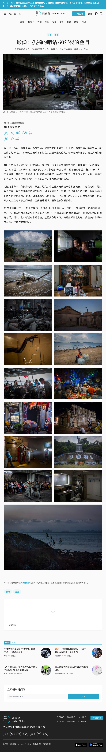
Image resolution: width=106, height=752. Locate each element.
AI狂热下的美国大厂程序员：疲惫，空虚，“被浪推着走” (20, 651)
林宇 (5, 656)
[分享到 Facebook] (18, 133)
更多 (14, 642)
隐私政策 (37, 744)
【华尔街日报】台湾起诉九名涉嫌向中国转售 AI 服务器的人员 (20, 668)
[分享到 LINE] (31, 133)
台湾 (49, 35)
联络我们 (71, 717)
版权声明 (71, 721)
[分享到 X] (12, 133)
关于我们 (60, 717)
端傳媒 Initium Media (20, 744)
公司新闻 (82, 721)
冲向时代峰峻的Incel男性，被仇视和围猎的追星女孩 (71, 651)
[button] (30, 22)
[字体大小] (10, 13)
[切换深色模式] (95, 13)
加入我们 (82, 717)
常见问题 (60, 721)
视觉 (57, 35)
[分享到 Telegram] (24, 133)
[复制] (6, 133)
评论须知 (12, 625)
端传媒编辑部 (24, 582)
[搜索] (100, 13)
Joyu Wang (8, 673)
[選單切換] (33, 22)
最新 (7, 642)
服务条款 (47, 744)
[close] (103, 4)
